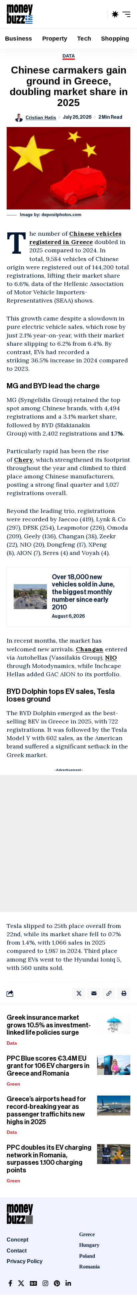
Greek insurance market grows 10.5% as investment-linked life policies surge (49, 1025)
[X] (21, 1283)
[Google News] (33, 1283)
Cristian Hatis (41, 117)
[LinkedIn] (68, 1283)
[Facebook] (10, 1283)
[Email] (93, 993)
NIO (111, 657)
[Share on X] (78, 993)
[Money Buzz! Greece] (20, 14)
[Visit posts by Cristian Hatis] (19, 117)
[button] (101, 14)
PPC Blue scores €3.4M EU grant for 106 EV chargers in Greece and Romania (48, 1066)
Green (13, 1084)
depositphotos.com (61, 214)
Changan (89, 649)
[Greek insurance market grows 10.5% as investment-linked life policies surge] (113, 1024)
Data (69, 56)
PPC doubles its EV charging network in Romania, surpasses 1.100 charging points (49, 1159)
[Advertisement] (68, 843)
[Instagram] (45, 1283)
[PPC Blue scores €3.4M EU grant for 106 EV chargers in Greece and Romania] (113, 1065)
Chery (23, 459)
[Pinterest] (57, 1283)
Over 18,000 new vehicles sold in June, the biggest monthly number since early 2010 (83, 592)
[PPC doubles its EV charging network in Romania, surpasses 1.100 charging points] (113, 1154)
